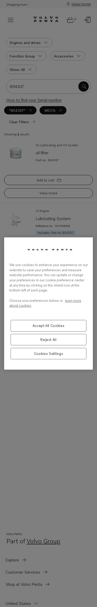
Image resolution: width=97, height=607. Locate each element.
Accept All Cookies (49, 326)
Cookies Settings (48, 354)
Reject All (48, 340)
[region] (48, 303)
